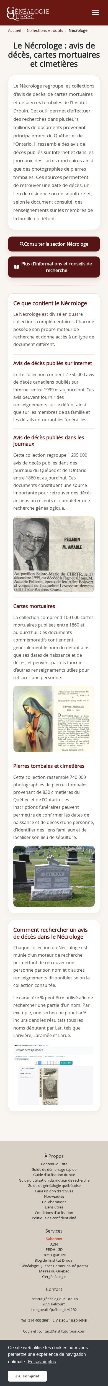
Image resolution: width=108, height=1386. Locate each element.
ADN (54, 1244)
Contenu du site (54, 1163)
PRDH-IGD (54, 1249)
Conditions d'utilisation (54, 1212)
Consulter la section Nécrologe (56, 244)
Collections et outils (45, 30)
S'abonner (54, 1238)
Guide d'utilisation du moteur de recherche (54, 1180)
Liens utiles (54, 1207)
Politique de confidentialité (54, 1217)
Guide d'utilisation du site (54, 1174)
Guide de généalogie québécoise (54, 1185)
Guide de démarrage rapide (54, 1169)
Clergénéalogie (54, 1276)
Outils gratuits (54, 1254)
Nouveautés (54, 1196)
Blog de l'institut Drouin (54, 1260)
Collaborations (54, 1201)
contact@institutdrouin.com (61, 1331)
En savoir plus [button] (42, 1361)
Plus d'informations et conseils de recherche (56, 267)
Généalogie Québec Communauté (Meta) (54, 1265)
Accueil (14, 30)
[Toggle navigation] (95, 12)
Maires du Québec (54, 1271)
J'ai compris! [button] (27, 1376)
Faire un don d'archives (54, 1191)
